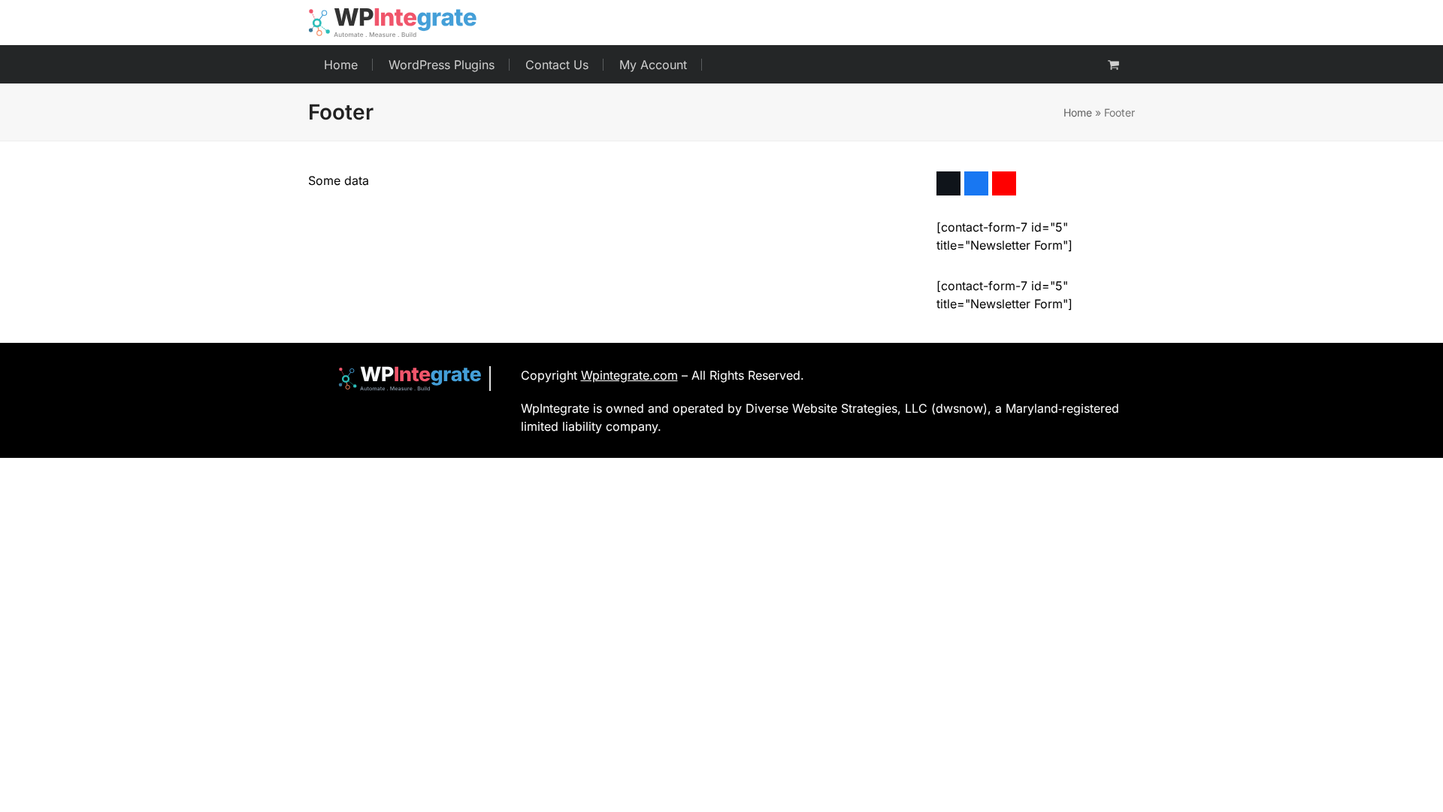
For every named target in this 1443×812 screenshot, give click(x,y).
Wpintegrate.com (629, 375)
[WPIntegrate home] (402, 378)
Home (1077, 112)
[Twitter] (948, 183)
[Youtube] (1004, 183)
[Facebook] (976, 183)
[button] (1113, 64)
